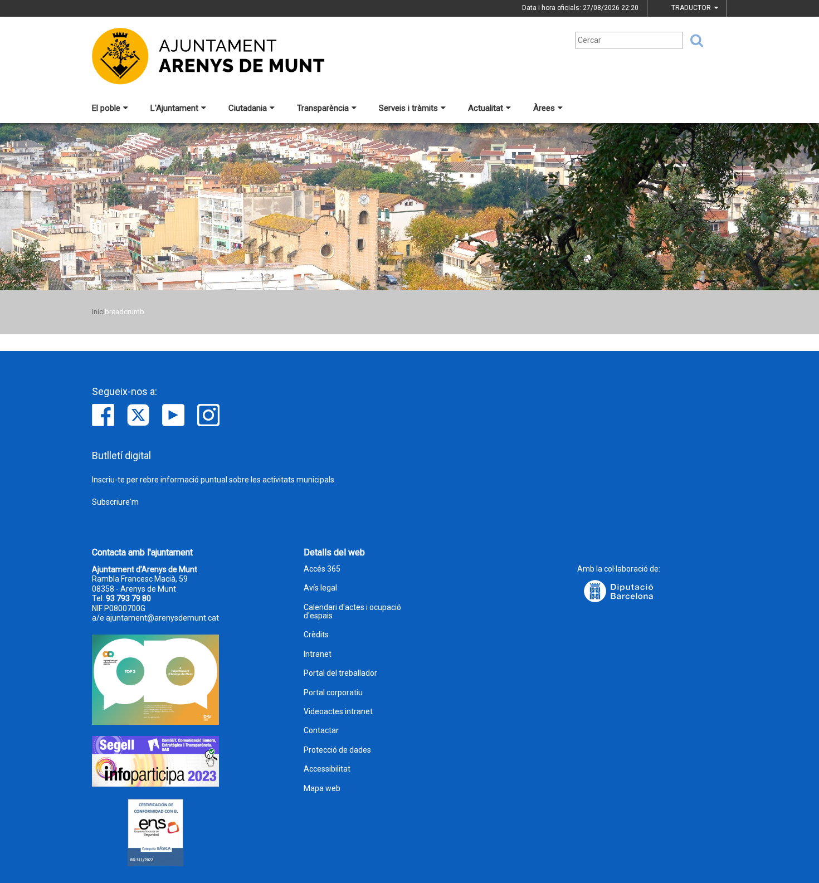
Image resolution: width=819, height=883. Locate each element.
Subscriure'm (115, 501)
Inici (98, 312)
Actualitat (485, 108)
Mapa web (322, 788)
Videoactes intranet (338, 712)
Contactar (321, 730)
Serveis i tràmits (408, 108)
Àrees (544, 108)
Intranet (318, 654)
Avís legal (320, 588)
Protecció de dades (337, 750)
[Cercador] (693, 40)
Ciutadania (247, 108)
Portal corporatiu (333, 693)
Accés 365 (322, 569)
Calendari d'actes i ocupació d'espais (352, 611)
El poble (106, 108)
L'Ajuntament (174, 108)
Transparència (323, 108)
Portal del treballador (340, 673)
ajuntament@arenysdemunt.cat (162, 617)
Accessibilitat (327, 769)
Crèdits (316, 635)
